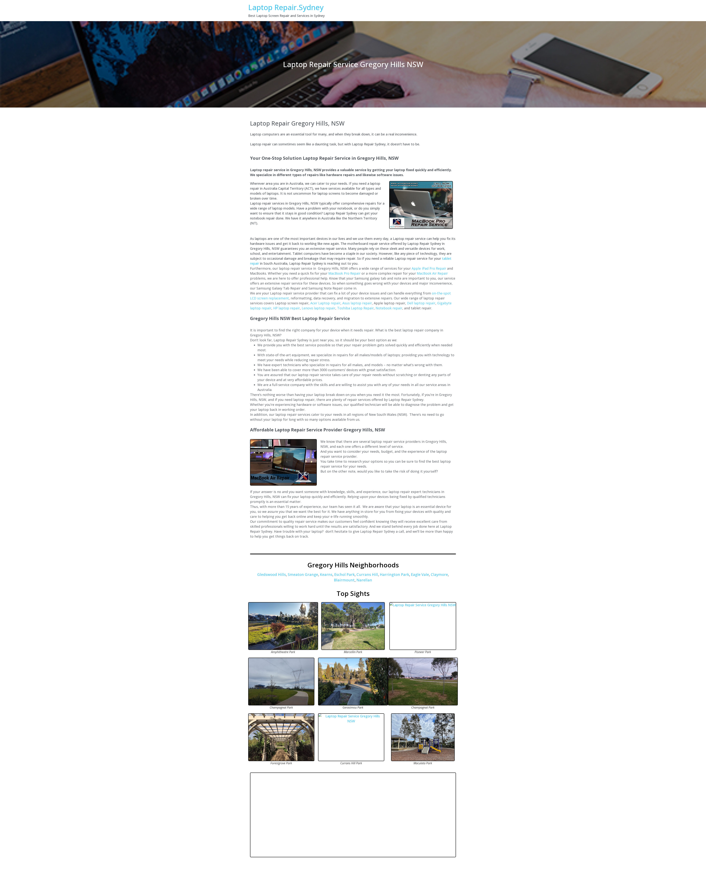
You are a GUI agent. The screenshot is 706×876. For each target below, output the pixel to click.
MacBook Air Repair (432, 273)
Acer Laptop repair (325, 303)
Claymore (439, 574)
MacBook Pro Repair (344, 273)
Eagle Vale (420, 574)
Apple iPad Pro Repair (429, 268)
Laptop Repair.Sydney (286, 7)
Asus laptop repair (357, 303)
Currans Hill (367, 574)
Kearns (326, 574)
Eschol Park (344, 574)
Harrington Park (394, 574)
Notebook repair (389, 308)
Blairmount (344, 580)
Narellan (364, 580)
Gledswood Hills (271, 574)
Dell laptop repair (421, 303)
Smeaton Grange (303, 574)
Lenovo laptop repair (318, 308)
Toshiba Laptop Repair (355, 308)
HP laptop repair (286, 308)
